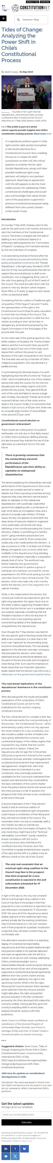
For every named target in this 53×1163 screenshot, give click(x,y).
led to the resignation (33, 585)
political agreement (17, 755)
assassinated (32, 535)
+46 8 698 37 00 (42, 1133)
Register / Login (27, 1141)
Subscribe (45, 2)
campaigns (43, 649)
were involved (29, 549)
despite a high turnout (12, 407)
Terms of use (41, 1138)
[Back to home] (5, 8)
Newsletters (32, 2)
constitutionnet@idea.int (31, 1135)
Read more (40, 133)
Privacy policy (6, 1141)
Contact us (16, 1141)
